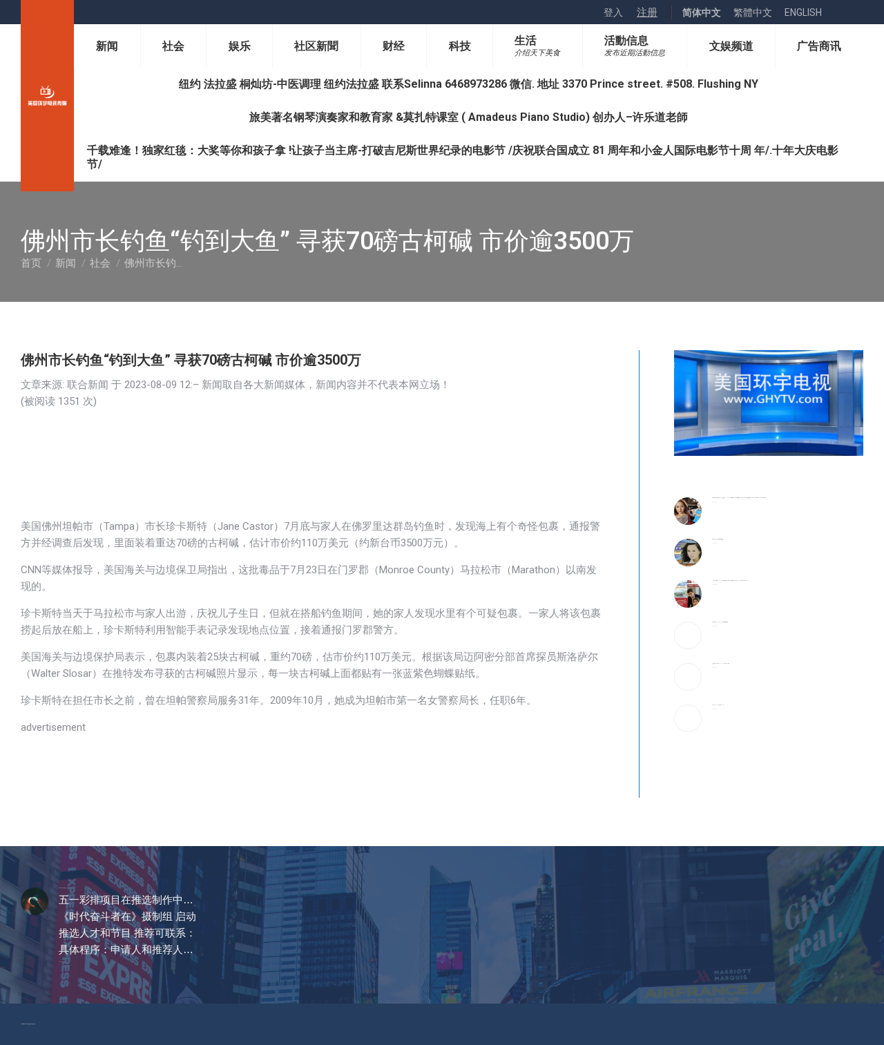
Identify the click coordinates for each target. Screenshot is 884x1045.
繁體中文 (752, 12)
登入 (613, 12)
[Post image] (688, 511)
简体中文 (701, 12)
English (803, 12)
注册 (647, 12)
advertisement (53, 727)
